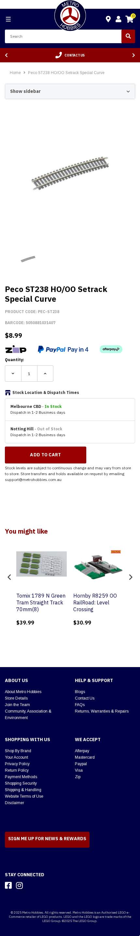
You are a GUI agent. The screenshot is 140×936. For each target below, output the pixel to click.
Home (15, 72)
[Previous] (6, 55)
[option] (70, 55)
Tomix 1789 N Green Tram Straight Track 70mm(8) (40, 602)
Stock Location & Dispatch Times (45, 392)
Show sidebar (25, 91)
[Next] (133, 55)
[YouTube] (31, 885)
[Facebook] (8, 885)
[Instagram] (19, 885)
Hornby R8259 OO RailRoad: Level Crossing (95, 602)
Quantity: (14, 359)
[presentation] (9, 577)
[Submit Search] (128, 36)
